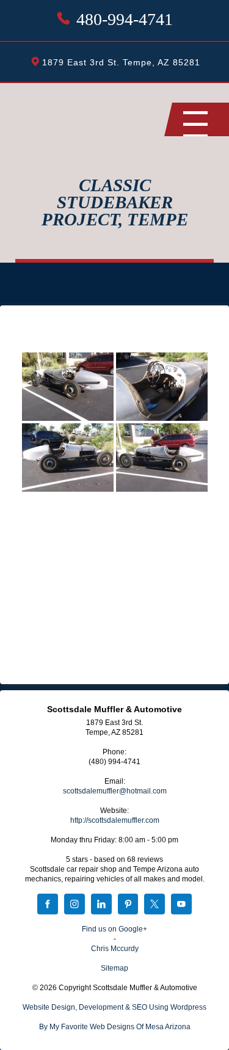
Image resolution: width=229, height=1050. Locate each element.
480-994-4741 (124, 19)
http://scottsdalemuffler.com (114, 820)
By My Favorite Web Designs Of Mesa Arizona (115, 1027)
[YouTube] (181, 905)
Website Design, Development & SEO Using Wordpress (114, 1007)
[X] (154, 905)
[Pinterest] (128, 905)
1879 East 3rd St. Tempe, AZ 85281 (121, 62)
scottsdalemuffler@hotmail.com (115, 791)
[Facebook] (47, 905)
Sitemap (114, 968)
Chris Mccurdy (115, 948)
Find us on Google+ (114, 929)
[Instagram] (74, 905)
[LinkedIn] (101, 905)
